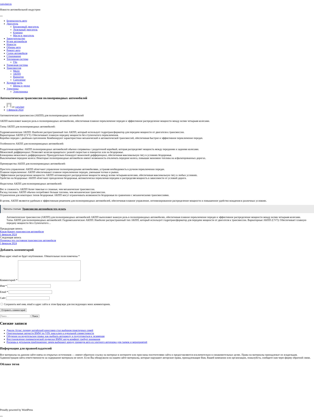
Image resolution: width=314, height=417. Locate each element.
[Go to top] (1, 416)
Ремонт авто (13, 50)
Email (4, 292)
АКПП (17, 74)
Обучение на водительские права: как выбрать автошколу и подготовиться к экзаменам (56, 336)
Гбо (15, 62)
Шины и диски (21, 85)
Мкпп (16, 71)
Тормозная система (17, 65)
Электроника (20, 91)
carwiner (19, 106)
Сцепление (19, 79)
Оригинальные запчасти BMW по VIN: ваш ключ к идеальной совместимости (50, 333)
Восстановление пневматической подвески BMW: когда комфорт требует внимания (53, 339)
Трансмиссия (14, 68)
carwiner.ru (6, 4)
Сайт (3, 298)
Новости (11, 44)
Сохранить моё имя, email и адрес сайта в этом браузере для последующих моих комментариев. (57, 304)
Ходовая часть (14, 82)
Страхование (14, 56)
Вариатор (18, 76)
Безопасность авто (17, 20)
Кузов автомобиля (17, 41)
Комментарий (8, 280)
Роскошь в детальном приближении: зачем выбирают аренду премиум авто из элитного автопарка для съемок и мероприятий (77, 342)
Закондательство (16, 38)
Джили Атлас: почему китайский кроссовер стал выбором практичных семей (50, 330)
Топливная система (17, 59)
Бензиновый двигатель (26, 26)
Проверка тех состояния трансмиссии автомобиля (28, 240)
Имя (3, 285)
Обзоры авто (14, 47)
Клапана (18, 32)
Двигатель (12, 23)
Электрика (12, 88)
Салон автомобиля (17, 53)
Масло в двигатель (23, 35)
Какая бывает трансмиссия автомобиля (22, 231)
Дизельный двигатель (25, 29)
